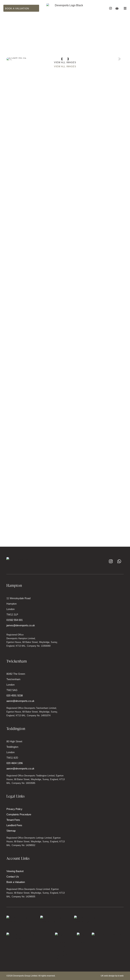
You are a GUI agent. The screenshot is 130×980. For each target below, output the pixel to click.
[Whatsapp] (119, 561)
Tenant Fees (13, 819)
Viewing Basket (15, 871)
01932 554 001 (14, 619)
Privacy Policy (14, 809)
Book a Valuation (15, 882)
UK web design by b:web (112, 976)
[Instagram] (110, 8)
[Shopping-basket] (116, 8)
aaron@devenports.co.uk (20, 700)
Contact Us (12, 876)
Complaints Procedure (18, 814)
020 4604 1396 (14, 763)
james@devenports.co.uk (20, 625)
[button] (11, 59)
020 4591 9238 (14, 695)
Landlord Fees (14, 825)
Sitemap (11, 830)
